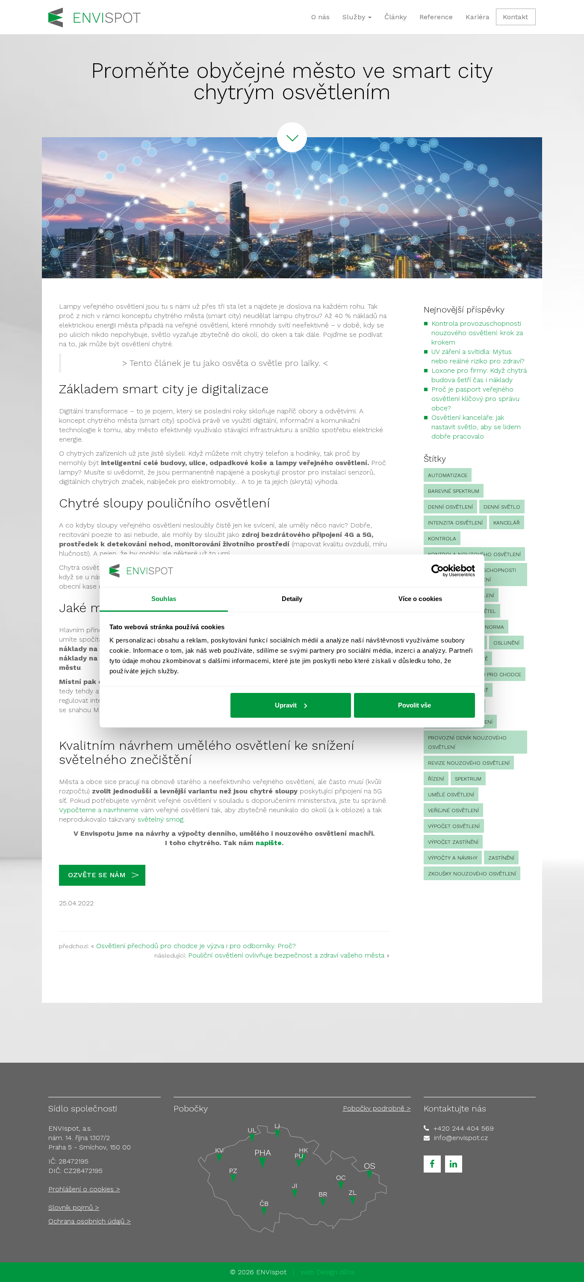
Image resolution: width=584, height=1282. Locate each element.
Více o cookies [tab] (420, 598)
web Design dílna (327, 1272)
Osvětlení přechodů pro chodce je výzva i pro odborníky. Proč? (196, 946)
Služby (354, 17)
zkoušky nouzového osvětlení (472, 874)
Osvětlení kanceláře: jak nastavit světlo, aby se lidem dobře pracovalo (476, 426)
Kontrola (442, 539)
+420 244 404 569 (464, 1128)
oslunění (506, 643)
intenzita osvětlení (455, 523)
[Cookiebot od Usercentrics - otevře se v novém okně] (437, 570)
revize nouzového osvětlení (469, 763)
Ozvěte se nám (97, 875)
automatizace (447, 475)
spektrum (468, 779)
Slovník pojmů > (73, 1207)
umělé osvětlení (451, 795)
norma (494, 627)
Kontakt (515, 17)
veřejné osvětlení (453, 810)
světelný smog (160, 819)
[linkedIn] (453, 1164)
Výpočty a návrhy (453, 858)
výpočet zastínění (453, 842)
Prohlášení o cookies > (84, 1189)
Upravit (286, 705)
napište (269, 843)
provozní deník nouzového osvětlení (467, 742)
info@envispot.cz (461, 1138)
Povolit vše (414, 705)
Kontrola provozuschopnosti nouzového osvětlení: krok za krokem (477, 332)
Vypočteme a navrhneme (99, 810)
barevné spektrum (453, 491)
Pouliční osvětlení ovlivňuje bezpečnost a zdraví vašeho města (286, 955)
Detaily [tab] (292, 598)
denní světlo (502, 507)
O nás (320, 17)
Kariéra (478, 17)
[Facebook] (432, 1164)
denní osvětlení (450, 507)
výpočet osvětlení (454, 826)
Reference (436, 17)
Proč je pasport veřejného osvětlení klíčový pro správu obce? (475, 398)
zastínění (501, 858)
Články (395, 17)
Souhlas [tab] (163, 598)
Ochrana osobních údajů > (89, 1221)
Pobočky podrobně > (377, 1108)
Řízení (436, 779)
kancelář (506, 523)
